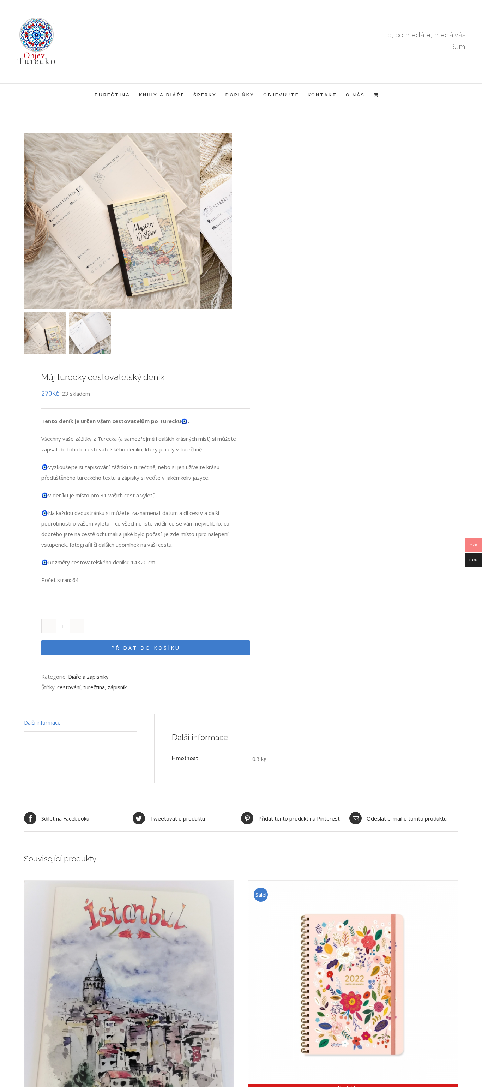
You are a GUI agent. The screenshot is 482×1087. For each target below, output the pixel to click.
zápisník (117, 687)
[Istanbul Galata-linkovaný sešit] (129, 941)
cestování (68, 687)
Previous (29, 220)
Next (227, 220)
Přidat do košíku (145, 647)
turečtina (94, 687)
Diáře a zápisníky (88, 676)
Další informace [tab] (42, 722)
